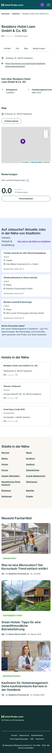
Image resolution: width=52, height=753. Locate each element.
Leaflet (26, 162)
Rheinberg (6, 490)
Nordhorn (30, 458)
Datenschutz (24, 735)
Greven (4, 470)
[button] (42, 5)
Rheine (4, 458)
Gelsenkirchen (32, 470)
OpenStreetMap (36, 162)
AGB (31, 739)
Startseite (5, 14)
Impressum (39, 739)
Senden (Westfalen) (10, 476)
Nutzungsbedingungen (19, 739)
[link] (26, 261)
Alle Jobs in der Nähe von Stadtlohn (34, 241)
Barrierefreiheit (37, 735)
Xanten (4, 464)
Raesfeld (30, 490)
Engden (29, 496)
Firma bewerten (26, 198)
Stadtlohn (16, 14)
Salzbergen (6, 496)
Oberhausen (31, 482)
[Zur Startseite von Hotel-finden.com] (12, 4)
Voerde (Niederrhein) (35, 476)
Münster (5, 452)
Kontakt (14, 735)
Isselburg (30, 464)
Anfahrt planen (11, 121)
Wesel (29, 452)
